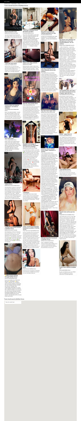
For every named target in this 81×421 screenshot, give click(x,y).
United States (14, 3)
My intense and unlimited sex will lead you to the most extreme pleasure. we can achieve (67, 41)
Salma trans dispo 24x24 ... (30, 63)
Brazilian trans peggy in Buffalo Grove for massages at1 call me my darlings (30, 145)
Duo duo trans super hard (48, 111)
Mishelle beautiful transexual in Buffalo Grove (49, 238)
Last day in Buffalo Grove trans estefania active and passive (48, 70)
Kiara (24, 267)
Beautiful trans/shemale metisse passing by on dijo (48, 32)
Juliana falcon (8, 184)
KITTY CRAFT (7, 1)
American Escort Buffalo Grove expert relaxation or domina (48, 150)
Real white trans (9, 138)
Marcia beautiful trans (11, 31)
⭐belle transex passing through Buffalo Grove (11, 276)
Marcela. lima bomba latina (30, 103)
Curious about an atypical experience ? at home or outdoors (12, 107)
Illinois (19, 3)
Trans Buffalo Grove (65, 169)
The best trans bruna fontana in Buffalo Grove (13, 228)
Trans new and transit (11, 63)
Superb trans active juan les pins (67, 212)
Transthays (26, 192)
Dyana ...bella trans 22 (65, 134)
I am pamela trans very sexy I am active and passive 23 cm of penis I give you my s (67, 92)
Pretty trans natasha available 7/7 (67, 268)
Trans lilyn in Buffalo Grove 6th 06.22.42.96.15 (30, 31)
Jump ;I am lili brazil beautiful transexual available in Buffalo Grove (31, 228)
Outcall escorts (7, 3)
